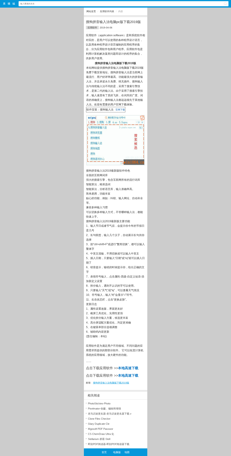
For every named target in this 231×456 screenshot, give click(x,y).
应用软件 (92, 27)
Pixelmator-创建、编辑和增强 (104, 408)
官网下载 (120, 109)
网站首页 (91, 11)
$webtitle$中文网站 (9, 3)
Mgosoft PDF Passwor (100, 428)
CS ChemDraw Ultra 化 (101, 433)
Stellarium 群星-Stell (99, 439)
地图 (127, 452)
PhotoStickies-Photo (99, 403)
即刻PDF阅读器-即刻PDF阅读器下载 (108, 444)
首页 (104, 452)
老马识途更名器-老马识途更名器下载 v (109, 413)
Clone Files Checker (99, 418)
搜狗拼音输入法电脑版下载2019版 (111, 382)
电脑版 (117, 452)
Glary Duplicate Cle (98, 423)
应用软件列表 (107, 11)
